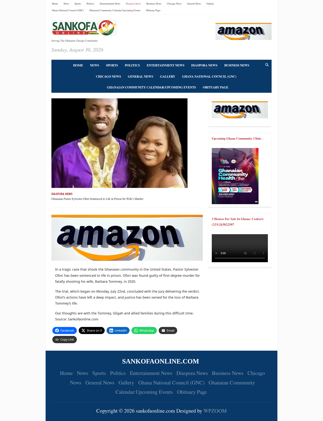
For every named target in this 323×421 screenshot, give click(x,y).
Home (55, 3)
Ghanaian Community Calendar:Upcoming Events (114, 10)
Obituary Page (153, 10)
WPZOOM (215, 410)
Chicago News (174, 3)
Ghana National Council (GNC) (68, 10)
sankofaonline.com (160, 361)
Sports (78, 3)
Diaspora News (133, 3)
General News (194, 3)
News (66, 3)
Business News (153, 3)
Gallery (210, 3)
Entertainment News (110, 3)
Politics (90, 3)
